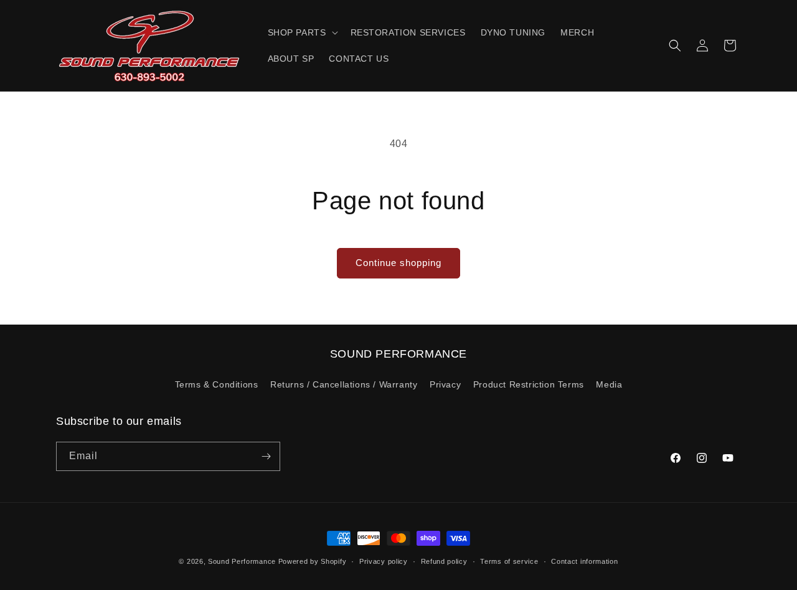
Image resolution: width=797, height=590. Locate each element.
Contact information (584, 561)
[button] (301, 32)
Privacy (445, 384)
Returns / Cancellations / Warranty (343, 384)
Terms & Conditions (216, 384)
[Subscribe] (266, 456)
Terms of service (509, 561)
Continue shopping (398, 262)
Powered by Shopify (312, 561)
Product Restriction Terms (528, 384)
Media (609, 384)
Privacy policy (383, 561)
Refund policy (444, 561)
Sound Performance (242, 561)
